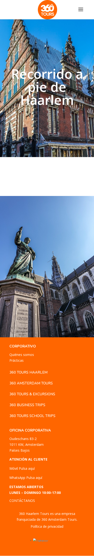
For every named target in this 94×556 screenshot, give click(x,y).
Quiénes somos (21, 354)
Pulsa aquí (27, 468)
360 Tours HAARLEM (28, 372)
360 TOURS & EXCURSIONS (32, 394)
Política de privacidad (47, 526)
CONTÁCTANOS (22, 500)
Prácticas (16, 360)
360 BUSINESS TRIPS (27, 405)
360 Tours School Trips (32, 415)
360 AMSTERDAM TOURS (31, 383)
